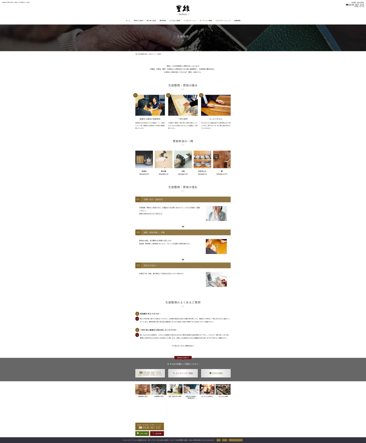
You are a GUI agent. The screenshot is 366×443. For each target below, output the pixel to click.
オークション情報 (206, 20)
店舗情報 (237, 20)
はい (218, 440)
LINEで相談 (217, 373)
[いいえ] (364, 440)
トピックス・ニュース (222, 20)
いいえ (225, 440)
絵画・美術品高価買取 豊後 (141, 54)
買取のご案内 (138, 20)
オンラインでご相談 (184, 373)
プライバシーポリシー (235, 440)
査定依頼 (158, 433)
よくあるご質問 (174, 20)
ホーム (128, 20)
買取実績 (163, 20)
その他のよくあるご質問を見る (182, 346)
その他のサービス (152, 54)
